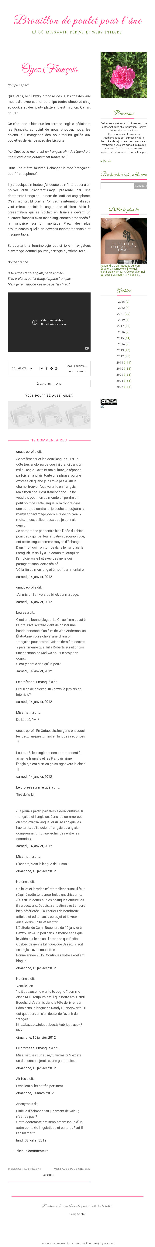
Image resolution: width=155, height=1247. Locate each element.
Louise (21, 612)
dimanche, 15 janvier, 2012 (36, 871)
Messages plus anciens (72, 1168)
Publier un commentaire (30, 1151)
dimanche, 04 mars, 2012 (35, 1093)
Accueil (49, 1175)
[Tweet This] (42, 368)
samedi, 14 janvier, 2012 (34, 577)
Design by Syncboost (103, 1243)
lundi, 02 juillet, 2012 (31, 1140)
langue (81, 371)
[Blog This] (56, 368)
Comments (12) (22, 368)
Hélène (21, 882)
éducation (80, 365)
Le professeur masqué (33, 682)
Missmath (23, 712)
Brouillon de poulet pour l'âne (76, 1243)
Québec (19, 152)
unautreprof (25, 452)
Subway (35, 96)
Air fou (21, 1079)
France (71, 371)
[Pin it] (51, 368)
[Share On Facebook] (47, 368)
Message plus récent (24, 1168)
